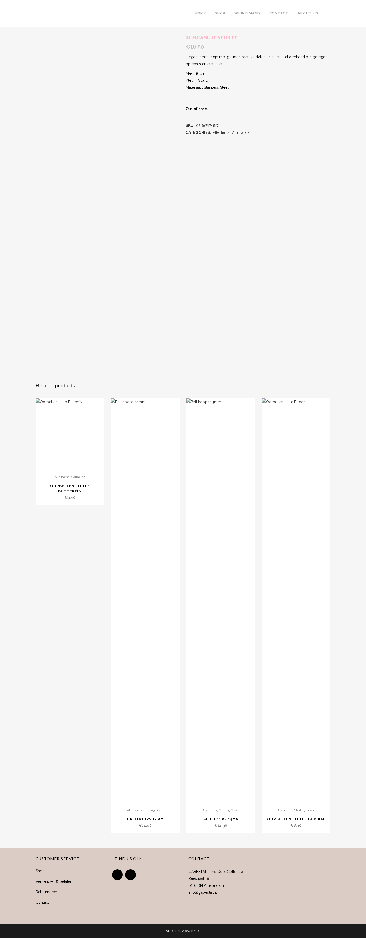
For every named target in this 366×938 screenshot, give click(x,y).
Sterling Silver (154, 810)
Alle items (221, 132)
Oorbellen (78, 477)
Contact (42, 902)
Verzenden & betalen (54, 881)
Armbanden (242, 132)
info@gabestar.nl (202, 892)
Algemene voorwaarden (183, 931)
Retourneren (46, 892)
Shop (40, 871)
